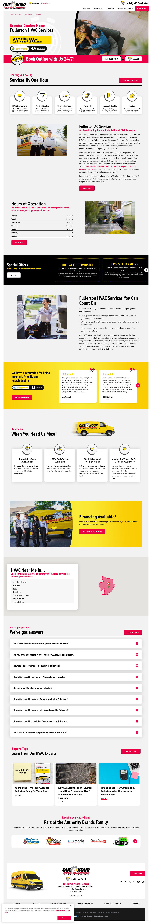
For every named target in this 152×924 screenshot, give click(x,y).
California (28, 14)
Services (86, 8)
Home (12, 14)
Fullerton (37, 14)
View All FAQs (133, 632)
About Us (110, 8)
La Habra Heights (120, 166)
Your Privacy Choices (84, 916)
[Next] (146, 270)
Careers (136, 903)
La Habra (108, 166)
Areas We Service (125, 8)
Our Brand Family (112, 903)
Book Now (141, 8)
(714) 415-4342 (137, 3)
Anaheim (16, 585)
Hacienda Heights (97, 166)
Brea (87, 166)
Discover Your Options (92, 531)
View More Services (131, 80)
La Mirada (131, 166)
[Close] (70, 906)
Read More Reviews (22, 397)
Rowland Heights (86, 169)
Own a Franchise (85, 903)
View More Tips (131, 751)
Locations (19, 14)
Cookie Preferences (59, 911)
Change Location (45, 3)
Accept (64, 918)
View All (13, 275)
